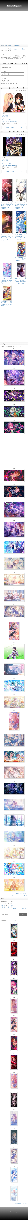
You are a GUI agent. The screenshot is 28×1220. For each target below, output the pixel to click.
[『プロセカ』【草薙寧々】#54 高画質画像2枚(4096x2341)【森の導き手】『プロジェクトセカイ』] (14, 411)
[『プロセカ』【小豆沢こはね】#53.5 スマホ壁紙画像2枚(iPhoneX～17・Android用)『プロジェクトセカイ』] (14, 1062)
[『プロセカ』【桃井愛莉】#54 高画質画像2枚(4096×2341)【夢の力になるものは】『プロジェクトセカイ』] (14, 427)
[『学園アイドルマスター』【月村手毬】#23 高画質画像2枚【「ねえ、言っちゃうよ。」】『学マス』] (14, 631)
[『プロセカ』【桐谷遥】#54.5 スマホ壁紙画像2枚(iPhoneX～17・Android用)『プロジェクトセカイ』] (14, 1156)
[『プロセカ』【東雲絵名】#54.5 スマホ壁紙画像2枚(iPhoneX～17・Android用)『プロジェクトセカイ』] (14, 968)
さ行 (8, 905)
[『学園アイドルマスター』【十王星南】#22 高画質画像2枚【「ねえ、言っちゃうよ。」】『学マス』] (14, 721)
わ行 (13, 907)
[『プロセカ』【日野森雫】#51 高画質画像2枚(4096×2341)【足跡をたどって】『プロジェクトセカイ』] (14, 670)
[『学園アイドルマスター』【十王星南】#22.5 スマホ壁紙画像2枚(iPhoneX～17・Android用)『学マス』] (14, 1080)
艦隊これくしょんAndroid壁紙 (9, 121)
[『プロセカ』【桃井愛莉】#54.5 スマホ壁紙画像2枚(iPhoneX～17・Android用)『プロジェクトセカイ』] (14, 987)
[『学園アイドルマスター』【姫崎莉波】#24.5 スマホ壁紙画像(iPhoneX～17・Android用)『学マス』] (14, 1005)
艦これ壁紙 (5, 116)
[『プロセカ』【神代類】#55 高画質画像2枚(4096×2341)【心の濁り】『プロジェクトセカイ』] (14, 702)
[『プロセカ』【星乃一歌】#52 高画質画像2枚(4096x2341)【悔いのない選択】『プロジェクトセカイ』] (14, 820)
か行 (5, 905)
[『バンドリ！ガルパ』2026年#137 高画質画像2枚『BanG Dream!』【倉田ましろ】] (14, 358)
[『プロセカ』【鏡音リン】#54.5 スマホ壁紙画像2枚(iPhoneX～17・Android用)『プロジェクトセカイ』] (14, 1137)
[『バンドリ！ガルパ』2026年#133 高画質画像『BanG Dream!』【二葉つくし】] (14, 652)
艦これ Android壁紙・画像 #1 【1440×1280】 (12, 132)
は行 (2, 907)
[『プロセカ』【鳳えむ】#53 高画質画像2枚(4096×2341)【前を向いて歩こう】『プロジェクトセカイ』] (14, 869)
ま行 (5, 907)
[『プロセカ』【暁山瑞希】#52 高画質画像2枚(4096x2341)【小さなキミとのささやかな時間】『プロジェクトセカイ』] (14, 772)
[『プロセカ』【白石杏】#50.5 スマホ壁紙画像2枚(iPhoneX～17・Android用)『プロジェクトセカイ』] (14, 949)
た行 (11, 905)
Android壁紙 (5, 115)
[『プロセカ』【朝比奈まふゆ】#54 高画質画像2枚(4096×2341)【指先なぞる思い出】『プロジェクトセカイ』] (14, 804)
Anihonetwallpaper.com (14, 5)
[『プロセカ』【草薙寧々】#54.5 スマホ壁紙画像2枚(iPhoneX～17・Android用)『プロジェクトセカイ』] (14, 930)
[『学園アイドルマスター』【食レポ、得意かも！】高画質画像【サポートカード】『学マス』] (14, 756)
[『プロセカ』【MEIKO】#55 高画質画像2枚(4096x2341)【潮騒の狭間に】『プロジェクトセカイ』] (14, 491)
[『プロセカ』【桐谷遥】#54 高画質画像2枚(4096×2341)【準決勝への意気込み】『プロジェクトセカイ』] (14, 611)
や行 (8, 907)
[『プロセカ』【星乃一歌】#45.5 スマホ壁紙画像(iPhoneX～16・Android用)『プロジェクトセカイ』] (14, 1174)
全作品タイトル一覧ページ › (20, 908)
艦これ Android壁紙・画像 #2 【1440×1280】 (12, 88)
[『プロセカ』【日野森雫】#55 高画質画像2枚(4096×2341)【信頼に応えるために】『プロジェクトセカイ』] (14, 740)
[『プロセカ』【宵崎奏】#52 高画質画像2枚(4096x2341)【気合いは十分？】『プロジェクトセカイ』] (14, 547)
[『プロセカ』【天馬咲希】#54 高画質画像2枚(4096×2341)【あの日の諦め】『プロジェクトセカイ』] (14, 853)
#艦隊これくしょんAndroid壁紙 (16, 49)
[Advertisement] (14, 29)
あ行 (2, 905)
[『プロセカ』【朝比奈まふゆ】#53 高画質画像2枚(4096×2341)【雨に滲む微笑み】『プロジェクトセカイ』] (14, 788)
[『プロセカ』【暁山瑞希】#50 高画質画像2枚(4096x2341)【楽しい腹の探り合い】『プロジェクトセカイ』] (14, 595)
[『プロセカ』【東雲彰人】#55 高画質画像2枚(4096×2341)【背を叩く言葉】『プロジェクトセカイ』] (14, 475)
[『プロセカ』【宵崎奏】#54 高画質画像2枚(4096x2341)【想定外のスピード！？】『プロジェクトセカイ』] (14, 837)
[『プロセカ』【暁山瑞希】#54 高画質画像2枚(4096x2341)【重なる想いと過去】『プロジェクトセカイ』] (14, 579)
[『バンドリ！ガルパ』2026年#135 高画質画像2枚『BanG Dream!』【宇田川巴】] (14, 529)
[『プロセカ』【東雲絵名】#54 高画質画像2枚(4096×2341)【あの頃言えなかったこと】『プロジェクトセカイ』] (14, 395)
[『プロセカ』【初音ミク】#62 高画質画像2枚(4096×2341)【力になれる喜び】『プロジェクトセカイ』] (14, 686)
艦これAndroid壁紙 (7, 119)
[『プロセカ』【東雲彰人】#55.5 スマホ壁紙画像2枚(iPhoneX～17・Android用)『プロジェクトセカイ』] (14, 1043)
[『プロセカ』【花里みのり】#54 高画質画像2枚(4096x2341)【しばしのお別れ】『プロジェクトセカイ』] (14, 563)
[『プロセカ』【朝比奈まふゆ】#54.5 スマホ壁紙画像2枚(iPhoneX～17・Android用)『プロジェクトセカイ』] (14, 1118)
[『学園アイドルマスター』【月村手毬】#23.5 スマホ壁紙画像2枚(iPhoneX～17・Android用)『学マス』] (14, 1024)
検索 (23, 914)
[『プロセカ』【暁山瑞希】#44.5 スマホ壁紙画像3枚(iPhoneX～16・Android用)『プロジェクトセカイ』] (14, 1099)
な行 (13, 905)
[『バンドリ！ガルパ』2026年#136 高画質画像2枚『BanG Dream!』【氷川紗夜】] (14, 377)
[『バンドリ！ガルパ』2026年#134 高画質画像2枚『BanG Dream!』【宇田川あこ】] (14, 509)
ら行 (11, 907)
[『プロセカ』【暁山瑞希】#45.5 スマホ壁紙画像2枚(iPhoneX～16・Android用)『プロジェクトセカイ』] (14, 1193)
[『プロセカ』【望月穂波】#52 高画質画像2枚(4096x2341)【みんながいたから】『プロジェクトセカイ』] (14, 885)
